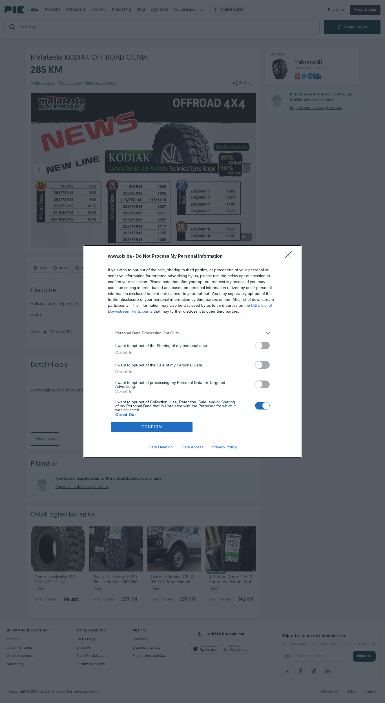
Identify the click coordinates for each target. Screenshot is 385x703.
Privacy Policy (224, 447)
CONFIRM (151, 427)
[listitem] (192, 333)
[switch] (262, 345)
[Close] (290, 256)
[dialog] (192, 352)
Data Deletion (161, 447)
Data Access (192, 447)
